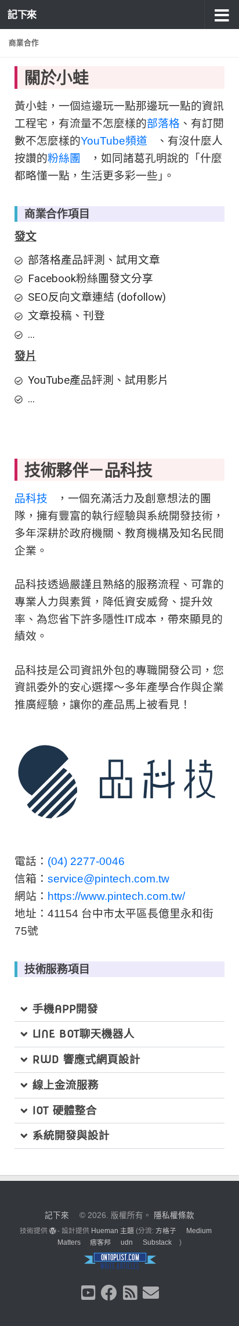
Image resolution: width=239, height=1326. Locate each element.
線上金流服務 (65, 1084)
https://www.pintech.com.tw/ (116, 896)
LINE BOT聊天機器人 (83, 1033)
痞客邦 (100, 1242)
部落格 (163, 123)
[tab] (119, 1009)
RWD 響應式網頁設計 (86, 1059)
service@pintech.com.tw (108, 879)
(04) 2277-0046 (86, 861)
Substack (157, 1242)
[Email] (151, 1293)
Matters (69, 1242)
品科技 (31, 498)
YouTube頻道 (114, 141)
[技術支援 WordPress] (52, 1230)
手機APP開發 (65, 1008)
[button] (221, 14)
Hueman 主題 (112, 1231)
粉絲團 (64, 158)
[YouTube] (88, 1293)
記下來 (22, 14)
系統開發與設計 (71, 1135)
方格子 (165, 1231)
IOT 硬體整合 (64, 1110)
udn (127, 1242)
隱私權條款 (174, 1215)
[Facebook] (109, 1293)
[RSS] (130, 1293)
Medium (199, 1231)
